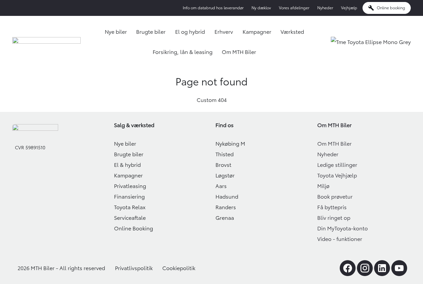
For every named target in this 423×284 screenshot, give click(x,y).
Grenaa (224, 217)
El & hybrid (127, 165)
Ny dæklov (261, 7)
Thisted (224, 154)
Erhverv (223, 31)
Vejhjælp (349, 7)
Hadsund (226, 196)
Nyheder (325, 7)
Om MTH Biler (239, 52)
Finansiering (129, 196)
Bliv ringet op (333, 217)
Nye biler (116, 31)
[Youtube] (399, 268)
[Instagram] (365, 268)
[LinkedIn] (382, 268)
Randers (225, 207)
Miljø (323, 186)
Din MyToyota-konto (342, 228)
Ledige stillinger (337, 165)
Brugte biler (151, 31)
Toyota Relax (129, 207)
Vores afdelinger (294, 7)
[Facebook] (348, 268)
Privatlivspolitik (134, 268)
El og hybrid (190, 31)
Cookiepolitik (178, 268)
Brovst (223, 165)
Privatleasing (130, 186)
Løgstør (225, 175)
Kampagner (257, 31)
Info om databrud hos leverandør (213, 7)
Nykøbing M (230, 143)
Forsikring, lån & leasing (182, 52)
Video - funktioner (339, 239)
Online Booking (133, 228)
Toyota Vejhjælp (337, 175)
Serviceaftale (130, 217)
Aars (221, 186)
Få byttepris (332, 207)
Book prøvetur (335, 196)
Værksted (292, 31)
